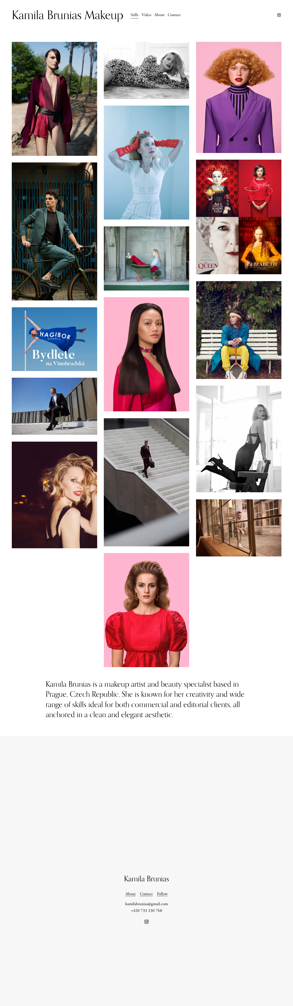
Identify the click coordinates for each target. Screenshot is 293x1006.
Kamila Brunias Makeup (67, 15)
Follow (162, 894)
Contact (174, 15)
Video (146, 15)
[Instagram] (279, 15)
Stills (134, 15)
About (159, 15)
